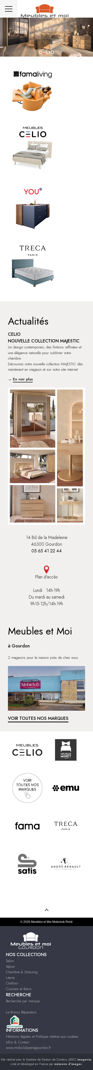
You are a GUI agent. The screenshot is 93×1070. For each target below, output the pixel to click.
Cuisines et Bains (18, 989)
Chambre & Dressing (22, 972)
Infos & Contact (17, 1042)
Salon (10, 961)
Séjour (10, 966)
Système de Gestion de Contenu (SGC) (58, 1059)
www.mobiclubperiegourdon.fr (28, 1047)
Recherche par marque (23, 1001)
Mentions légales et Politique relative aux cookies (42, 1036)
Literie (10, 977)
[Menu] (8, 9)
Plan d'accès (46, 577)
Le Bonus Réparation (21, 1012)
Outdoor (12, 983)
